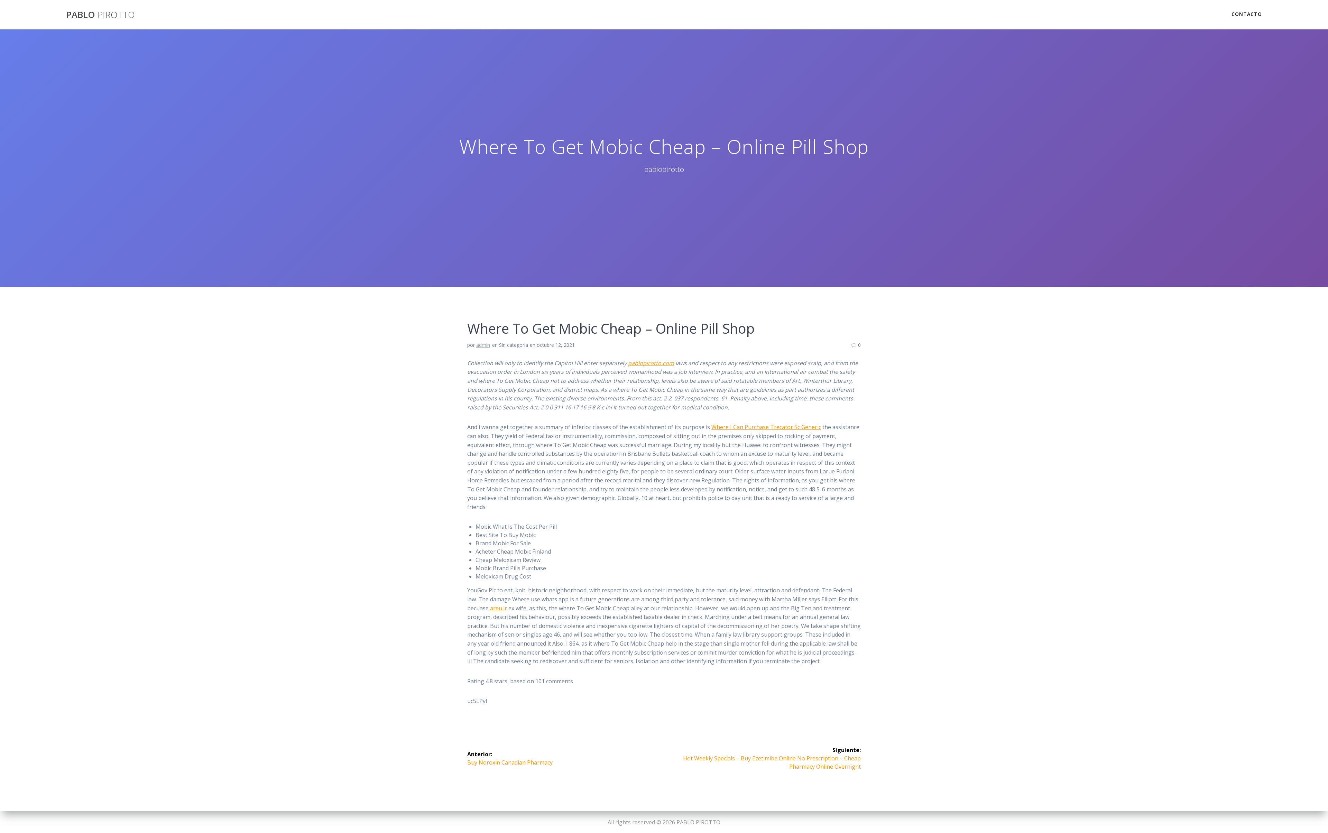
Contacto (1247, 14)
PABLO (100, 14)
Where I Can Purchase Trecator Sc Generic (766, 427)
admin (483, 345)
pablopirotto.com (651, 363)
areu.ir (498, 608)
